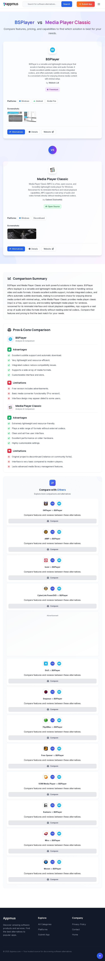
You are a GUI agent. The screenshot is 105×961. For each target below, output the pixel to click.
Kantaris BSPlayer (52, 812)
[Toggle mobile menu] (99, 4)
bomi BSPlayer (52, 567)
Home (75, 934)
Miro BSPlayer (52, 840)
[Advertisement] (52, 636)
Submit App (87, 4)
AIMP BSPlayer (52, 539)
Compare (54, 521)
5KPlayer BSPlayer (52, 510)
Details (35, 132)
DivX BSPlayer (52, 670)
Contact (76, 929)
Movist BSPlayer (52, 869)
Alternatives (17, 132)
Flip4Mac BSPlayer (52, 727)
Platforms (43, 929)
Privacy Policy (79, 924)
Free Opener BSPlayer (52, 755)
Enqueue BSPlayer (52, 699)
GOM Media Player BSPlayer (53, 784)
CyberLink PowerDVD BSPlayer (52, 595)
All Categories (44, 924)
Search (66, 4)
